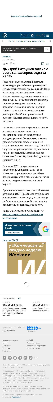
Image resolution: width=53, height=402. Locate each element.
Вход (39, 35)
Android (29, 340)
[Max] (31, 358)
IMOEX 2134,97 (37, 41)
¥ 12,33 (27, 41)
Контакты (7, 345)
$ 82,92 (11, 41)
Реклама (6, 348)
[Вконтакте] (10, 358)
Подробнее (16, 397)
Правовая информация (36, 345)
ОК (47, 49)
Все (19, 298)
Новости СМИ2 (10, 240)
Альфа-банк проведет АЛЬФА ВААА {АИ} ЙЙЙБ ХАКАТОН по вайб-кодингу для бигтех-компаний (14, 311)
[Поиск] (43, 35)
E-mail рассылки (33, 348)
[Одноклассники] (20, 358)
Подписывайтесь (14, 232)
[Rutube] (25, 358)
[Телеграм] (4, 358)
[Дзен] (15, 358)
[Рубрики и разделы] (48, 35)
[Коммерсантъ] (5, 35)
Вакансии (7, 351)
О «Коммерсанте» (10, 340)
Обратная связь (33, 343)
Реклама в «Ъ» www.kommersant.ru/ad (26, 16)
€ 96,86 (19, 41)
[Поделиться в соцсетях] (47, 63)
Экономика (7, 56)
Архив (5, 343)
